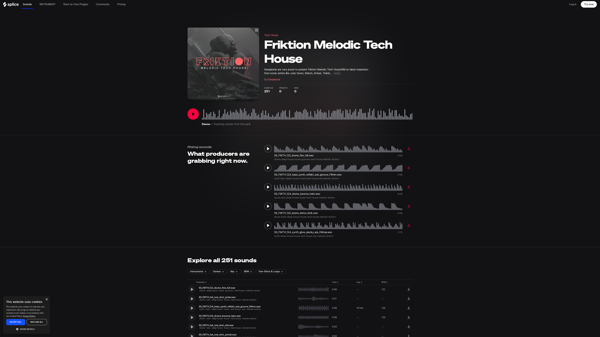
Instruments (196, 271)
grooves (229, 290)
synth (202, 309)
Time (335, 282)
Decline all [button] (36, 322)
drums (202, 290)
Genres (217, 271)
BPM (246, 271)
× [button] (46, 299)
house (221, 290)
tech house (240, 290)
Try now (589, 4)
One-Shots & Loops (269, 271)
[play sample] (313, 289)
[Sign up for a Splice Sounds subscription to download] (408, 148)
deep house (212, 290)
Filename (200, 282)
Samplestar (274, 79)
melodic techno (253, 290)
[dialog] (26, 315)
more (337, 73)
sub (243, 309)
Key (360, 282)
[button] (26, 329)
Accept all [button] (16, 322)
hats (209, 300)
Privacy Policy (29, 316)
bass (208, 309)
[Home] (11, 5)
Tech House (271, 35)
